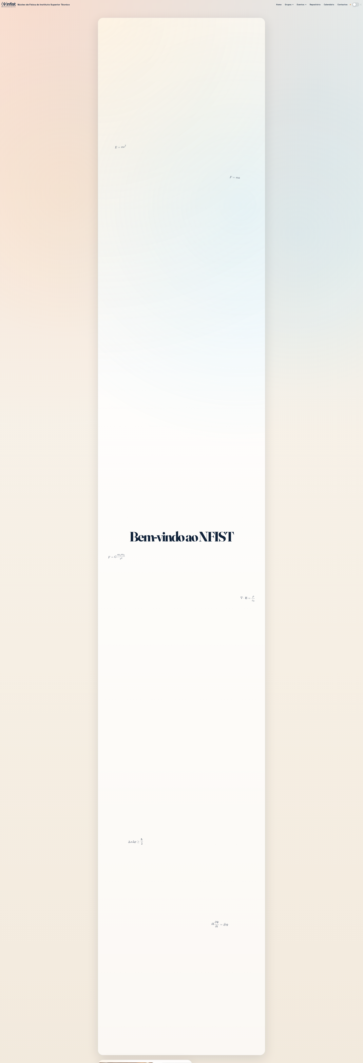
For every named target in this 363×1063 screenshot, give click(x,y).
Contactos (342, 4)
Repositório (315, 4)
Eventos (300, 4)
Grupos (288, 4)
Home (278, 4)
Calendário (329, 4)
